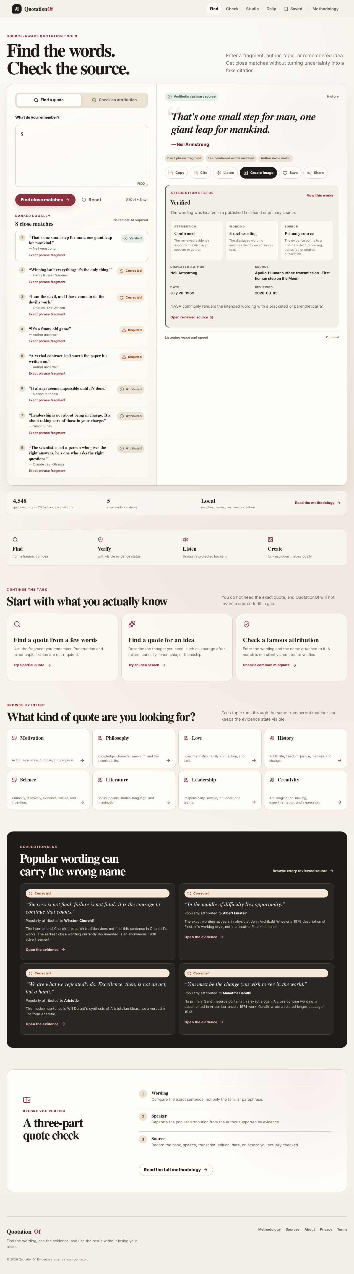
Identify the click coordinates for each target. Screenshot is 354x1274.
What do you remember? (37, 117)
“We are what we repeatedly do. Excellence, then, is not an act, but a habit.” (96, 987)
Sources (293, 1229)
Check (232, 8)
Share (319, 173)
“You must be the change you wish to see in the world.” (245, 983)
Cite (203, 173)
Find (214, 8)
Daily (271, 8)
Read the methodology (314, 503)
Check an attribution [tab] (118, 100)
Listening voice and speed (252, 337)
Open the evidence (42, 950)
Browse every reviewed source (300, 871)
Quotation (23, 1231)
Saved (296, 8)
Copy (179, 173)
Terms (342, 1229)
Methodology (326, 8)
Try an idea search (143, 665)
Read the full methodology (172, 1169)
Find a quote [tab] (52, 100)
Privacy (326, 1229)
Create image (262, 173)
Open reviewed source (189, 317)
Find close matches (42, 199)
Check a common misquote (266, 665)
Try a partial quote (29, 665)
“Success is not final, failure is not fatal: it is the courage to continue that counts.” (93, 907)
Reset (94, 199)
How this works (320, 195)
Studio (252, 8)
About (309, 1229)
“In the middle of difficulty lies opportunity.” (234, 903)
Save (294, 173)
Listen (228, 173)
